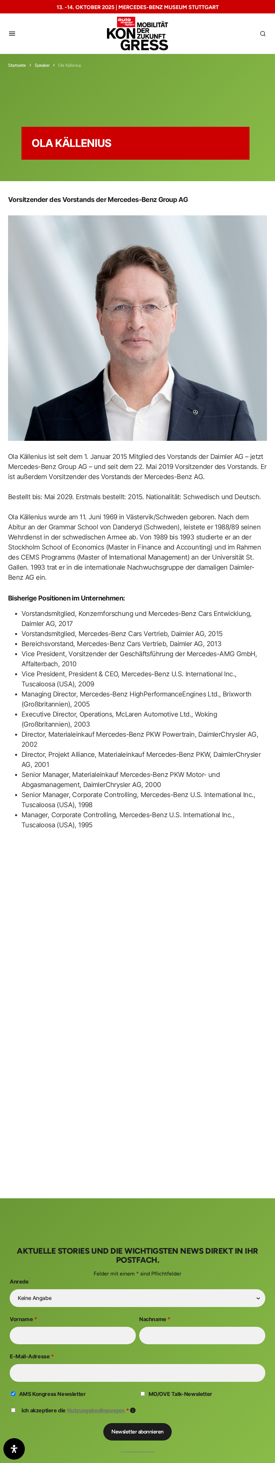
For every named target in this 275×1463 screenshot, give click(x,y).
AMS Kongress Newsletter (52, 1394)
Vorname (23, 1319)
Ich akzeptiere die (78, 1410)
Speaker (42, 65)
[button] (12, 34)
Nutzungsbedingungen (96, 1410)
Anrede (19, 1281)
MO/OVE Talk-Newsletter (180, 1394)
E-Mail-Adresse (32, 1356)
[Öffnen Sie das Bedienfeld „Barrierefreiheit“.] (14, 1449)
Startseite (17, 65)
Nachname (154, 1319)
